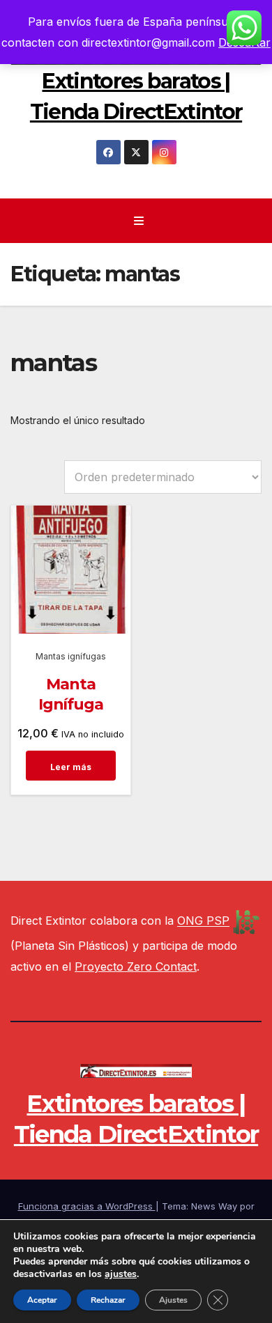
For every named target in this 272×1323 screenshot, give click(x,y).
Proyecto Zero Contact (136, 966)
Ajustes (173, 1300)
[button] (251, 221)
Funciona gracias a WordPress (87, 1206)
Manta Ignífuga (70, 694)
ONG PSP (203, 921)
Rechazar (108, 1300)
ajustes (121, 1274)
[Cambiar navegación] (138, 221)
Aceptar (42, 1300)
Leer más (70, 767)
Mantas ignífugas (71, 656)
